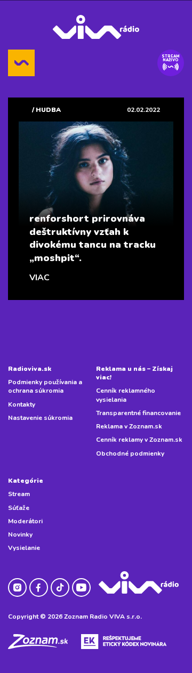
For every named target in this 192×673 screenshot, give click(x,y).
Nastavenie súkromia (40, 417)
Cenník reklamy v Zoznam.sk (139, 439)
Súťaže (18, 508)
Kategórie (25, 480)
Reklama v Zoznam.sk (129, 426)
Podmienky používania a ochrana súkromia (45, 386)
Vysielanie (24, 548)
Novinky (20, 534)
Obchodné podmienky (130, 453)
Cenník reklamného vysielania (125, 394)
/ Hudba (46, 110)
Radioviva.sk (29, 368)
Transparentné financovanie (138, 413)
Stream (19, 494)
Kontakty (21, 404)
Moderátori (25, 521)
